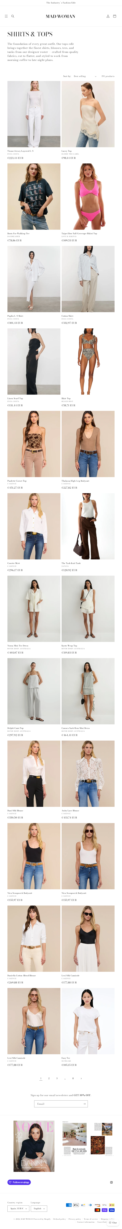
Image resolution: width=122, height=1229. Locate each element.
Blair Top (66, 398)
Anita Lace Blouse (70, 810)
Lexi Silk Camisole (71, 975)
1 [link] (41, 1078)
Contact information (86, 1222)
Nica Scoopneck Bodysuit (19, 893)
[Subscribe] (84, 1103)
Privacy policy (75, 1219)
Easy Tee (66, 1058)
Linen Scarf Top (15, 398)
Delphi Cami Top (15, 728)
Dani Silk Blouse (15, 810)
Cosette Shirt (13, 563)
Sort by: (67, 76)
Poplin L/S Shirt (15, 316)
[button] (6, 16)
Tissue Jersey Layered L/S (20, 151)
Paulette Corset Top (16, 481)
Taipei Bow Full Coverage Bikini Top (79, 233)
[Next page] (81, 1078)
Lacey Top (67, 151)
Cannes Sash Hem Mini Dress (76, 728)
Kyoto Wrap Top (69, 645)
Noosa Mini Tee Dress (17, 645)
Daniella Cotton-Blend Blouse (21, 975)
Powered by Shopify (42, 1219)
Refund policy (59, 1219)
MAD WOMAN (27, 1219)
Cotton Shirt (67, 316)
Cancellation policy (106, 1222)
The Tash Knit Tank (71, 563)
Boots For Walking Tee (18, 233)
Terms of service (91, 1219)
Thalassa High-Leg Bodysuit (75, 481)
